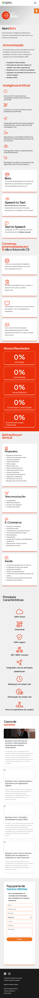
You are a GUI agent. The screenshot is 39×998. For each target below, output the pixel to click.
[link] (36, 10)
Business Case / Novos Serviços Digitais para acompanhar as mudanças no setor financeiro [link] (18, 855)
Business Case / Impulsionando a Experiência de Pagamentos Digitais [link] (18, 783)
